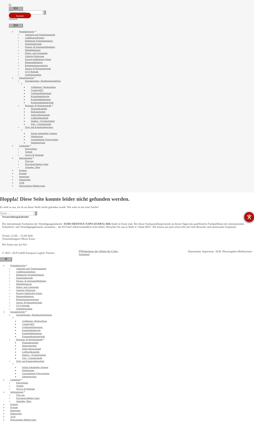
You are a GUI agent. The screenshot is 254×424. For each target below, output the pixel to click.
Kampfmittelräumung (41, 99)
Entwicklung (31, 149)
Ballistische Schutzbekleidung (39, 41)
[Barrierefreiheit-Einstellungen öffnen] (249, 217)
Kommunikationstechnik (42, 102)
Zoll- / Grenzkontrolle (41, 124)
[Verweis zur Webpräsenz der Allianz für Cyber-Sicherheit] (101, 253)
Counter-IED (37, 90)
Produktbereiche (26, 31)
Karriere (23, 170)
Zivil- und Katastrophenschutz (39, 127)
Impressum (24, 176)
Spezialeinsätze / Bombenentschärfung (43, 81)
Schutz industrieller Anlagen (44, 133)
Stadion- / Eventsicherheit (43, 121)
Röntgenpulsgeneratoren (36, 65)
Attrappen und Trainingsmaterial (40, 34)
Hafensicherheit (38, 112)
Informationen (25, 158)
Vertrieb (28, 152)
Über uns (29, 161)
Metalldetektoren (33, 50)
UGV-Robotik (31, 71)
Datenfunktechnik (33, 44)
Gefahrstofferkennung (41, 93)
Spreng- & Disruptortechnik (38, 68)
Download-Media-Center (36, 164)
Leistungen (24, 146)
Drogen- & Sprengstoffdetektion (40, 47)
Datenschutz (25, 179)
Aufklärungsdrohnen (34, 38)
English (12, 22)
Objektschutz (37, 136)
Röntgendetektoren (34, 62)
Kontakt (20, 16)
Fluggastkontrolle (39, 109)
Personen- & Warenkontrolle (38, 105)
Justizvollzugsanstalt (40, 115)
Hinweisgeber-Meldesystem (32, 186)
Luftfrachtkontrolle (39, 118)
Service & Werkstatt (34, 155)
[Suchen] (45, 12)
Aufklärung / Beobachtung (43, 87)
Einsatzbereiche (26, 78)
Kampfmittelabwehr (40, 96)
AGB (21, 183)
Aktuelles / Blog (32, 167)
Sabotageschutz (38, 142)
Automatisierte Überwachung (44, 139)
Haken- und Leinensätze (36, 53)
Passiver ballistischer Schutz (38, 59)
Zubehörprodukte (33, 75)
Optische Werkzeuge (34, 56)
